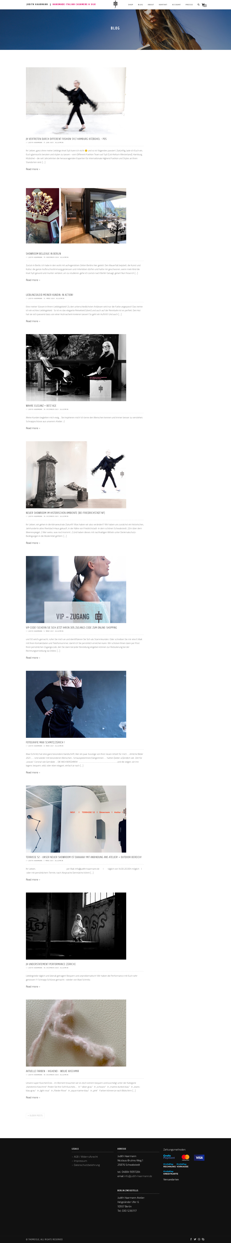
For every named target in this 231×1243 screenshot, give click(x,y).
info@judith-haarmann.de (138, 1176)
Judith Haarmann (37, 4)
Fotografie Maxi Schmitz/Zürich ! (45, 742)
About (151, 4)
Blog (140, 4)
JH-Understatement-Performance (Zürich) (51, 964)
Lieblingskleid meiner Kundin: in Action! (49, 295)
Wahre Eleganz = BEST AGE (41, 406)
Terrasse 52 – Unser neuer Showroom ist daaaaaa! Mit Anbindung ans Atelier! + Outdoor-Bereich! (84, 857)
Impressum (80, 1161)
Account (176, 4)
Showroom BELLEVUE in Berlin (43, 254)
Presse (189, 4)
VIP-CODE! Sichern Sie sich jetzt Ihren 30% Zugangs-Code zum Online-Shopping (71, 627)
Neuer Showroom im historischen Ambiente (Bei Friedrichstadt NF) (65, 513)
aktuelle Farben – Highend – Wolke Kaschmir (52, 1071)
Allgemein (59, 142)
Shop (130, 4)
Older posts (35, 1116)
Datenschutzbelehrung (87, 1165)
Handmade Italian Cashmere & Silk (74, 4)
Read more (32, 169)
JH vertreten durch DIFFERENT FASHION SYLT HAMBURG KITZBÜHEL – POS (66, 139)
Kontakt (163, 4)
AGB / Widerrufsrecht (86, 1156)
